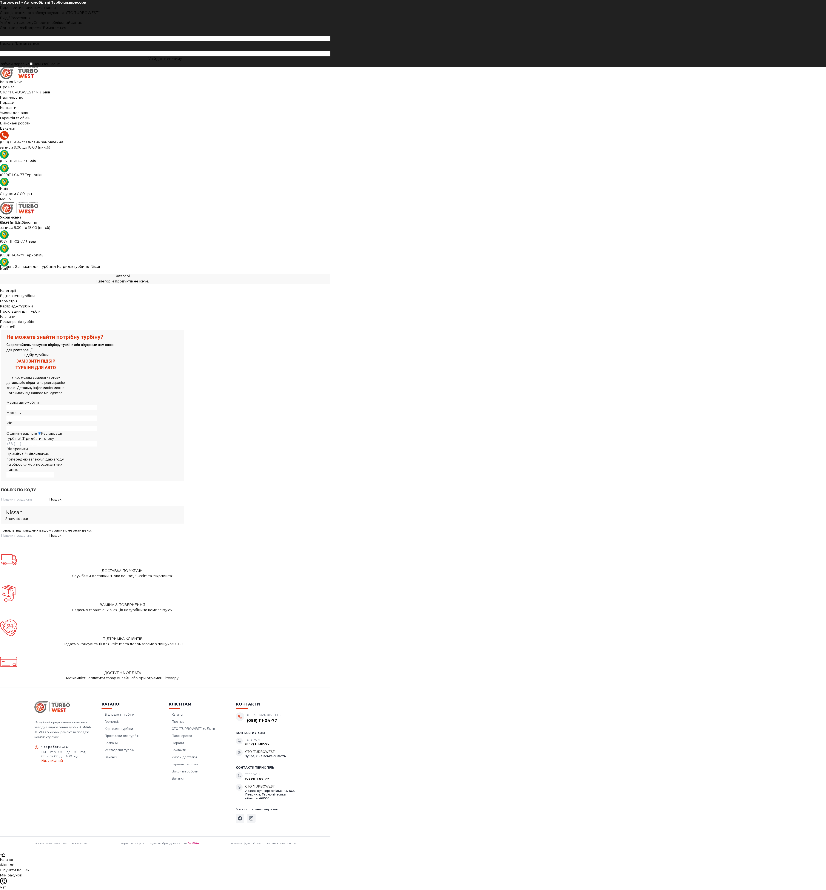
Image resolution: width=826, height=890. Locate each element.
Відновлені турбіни (17, 296)
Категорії (123, 276)
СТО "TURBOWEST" (260, 752)
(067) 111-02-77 (18, 161)
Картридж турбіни (16, 306)
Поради (178, 743)
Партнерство (182, 736)
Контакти (179, 750)
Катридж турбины (74, 267)
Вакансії (7, 327)
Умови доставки (184, 757)
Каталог (178, 714)
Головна (7, 267)
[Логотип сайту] (165, 73)
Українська (11, 217)
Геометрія (9, 301)
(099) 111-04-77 (31, 142)
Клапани (8, 317)
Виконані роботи (185, 771)
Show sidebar (16, 519)
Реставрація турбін (17, 322)
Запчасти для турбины (36, 267)
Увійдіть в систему (165, 59)
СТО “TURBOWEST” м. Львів (193, 729)
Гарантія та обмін (185, 764)
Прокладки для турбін (20, 311)
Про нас (178, 722)
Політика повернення (281, 843)
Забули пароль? (14, 64)
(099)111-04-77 (21, 175)
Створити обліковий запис (58, 23)
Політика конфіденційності (244, 843)
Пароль (19, 43)
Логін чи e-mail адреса (33, 28)
